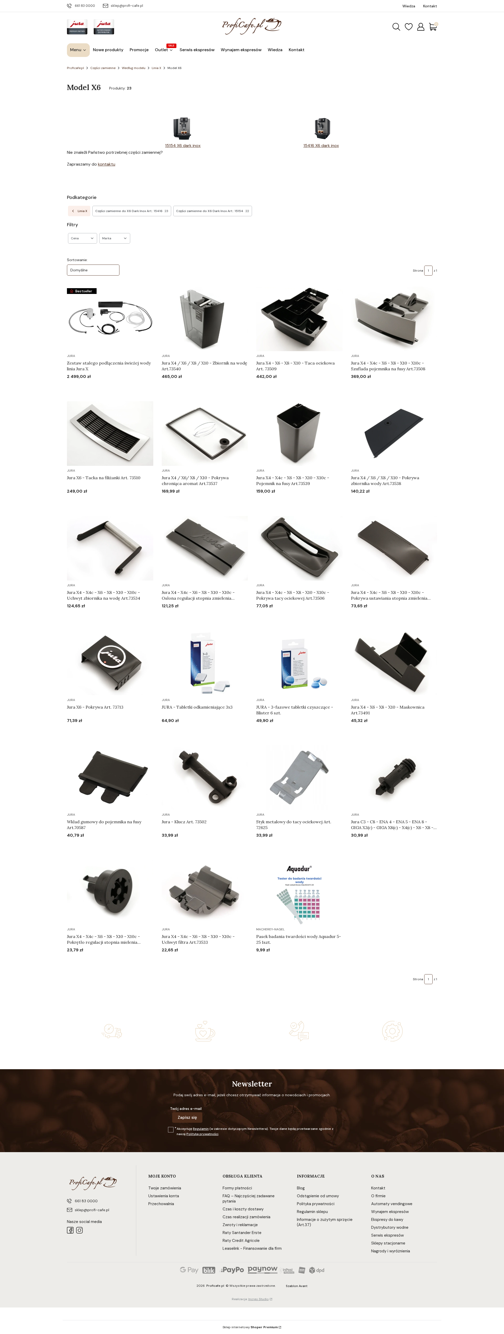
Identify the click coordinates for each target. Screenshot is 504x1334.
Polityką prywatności (202, 1134)
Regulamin (201, 1129)
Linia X (156, 68)
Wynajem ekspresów (390, 1211)
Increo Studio (258, 1299)
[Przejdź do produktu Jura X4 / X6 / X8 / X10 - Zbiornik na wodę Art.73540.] (205, 319)
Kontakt (378, 1188)
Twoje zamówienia (164, 1188)
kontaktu (106, 164)
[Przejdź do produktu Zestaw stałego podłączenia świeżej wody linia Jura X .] (110, 319)
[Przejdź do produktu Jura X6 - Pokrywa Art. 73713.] (110, 663)
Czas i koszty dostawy (243, 1209)
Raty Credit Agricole (241, 1240)
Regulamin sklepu (312, 1211)
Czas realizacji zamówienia (246, 1217)
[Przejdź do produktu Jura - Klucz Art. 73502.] (205, 777)
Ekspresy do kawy (387, 1219)
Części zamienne (103, 68)
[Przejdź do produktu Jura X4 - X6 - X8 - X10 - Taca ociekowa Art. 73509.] (299, 319)
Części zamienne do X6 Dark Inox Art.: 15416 (131, 211)
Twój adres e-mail (186, 1108)
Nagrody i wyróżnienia (390, 1251)
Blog (301, 1188)
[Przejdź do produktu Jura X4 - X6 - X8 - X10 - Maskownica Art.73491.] (394, 663)
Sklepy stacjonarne (388, 1243)
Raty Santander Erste (242, 1232)
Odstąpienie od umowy (318, 1196)
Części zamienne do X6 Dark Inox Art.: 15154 (212, 211)
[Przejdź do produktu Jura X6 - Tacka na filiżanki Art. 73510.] (110, 433)
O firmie (378, 1196)
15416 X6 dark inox (321, 145)
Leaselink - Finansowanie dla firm (252, 1248)
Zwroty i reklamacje (240, 1224)
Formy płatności (237, 1188)
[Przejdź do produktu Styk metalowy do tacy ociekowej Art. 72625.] (299, 777)
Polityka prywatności (315, 1203)
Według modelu (133, 68)
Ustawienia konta (163, 1196)
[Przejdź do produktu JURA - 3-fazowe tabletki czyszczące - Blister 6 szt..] (299, 663)
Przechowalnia (161, 1203)
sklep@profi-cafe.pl (127, 5)
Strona (418, 270)
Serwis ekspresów (387, 1235)
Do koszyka (103, 386)
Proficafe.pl (75, 68)
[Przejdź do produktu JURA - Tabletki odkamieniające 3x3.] (205, 663)
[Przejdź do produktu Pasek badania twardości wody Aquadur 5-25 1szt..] (299, 892)
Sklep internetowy (250, 1327)
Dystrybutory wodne (389, 1227)
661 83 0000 (85, 5)
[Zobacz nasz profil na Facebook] (70, 1230)
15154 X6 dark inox (183, 145)
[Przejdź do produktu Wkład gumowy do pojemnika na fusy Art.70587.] (110, 777)
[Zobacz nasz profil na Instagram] (79, 1230)
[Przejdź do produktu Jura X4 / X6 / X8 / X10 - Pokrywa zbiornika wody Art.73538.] (394, 433)
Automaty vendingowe (391, 1203)
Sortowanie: (77, 259)
